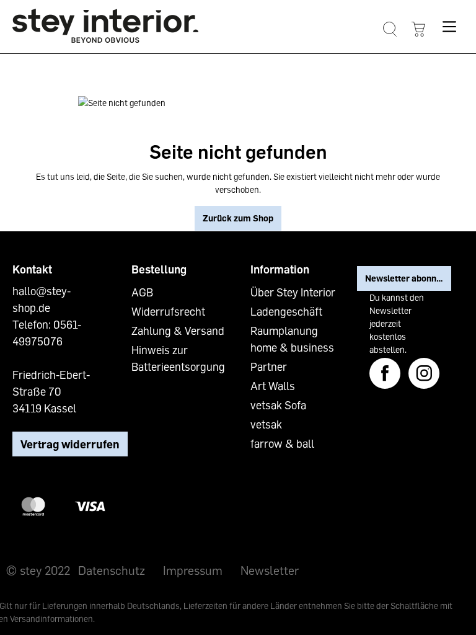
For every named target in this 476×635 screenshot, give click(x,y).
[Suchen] (389, 29)
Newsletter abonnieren (408, 278)
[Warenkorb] (418, 29)
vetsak (266, 424)
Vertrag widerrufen (70, 444)
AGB (142, 292)
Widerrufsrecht (168, 311)
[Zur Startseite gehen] (105, 26)
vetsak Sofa (278, 405)
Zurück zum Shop (238, 218)
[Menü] (449, 26)
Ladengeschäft (286, 311)
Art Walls (272, 386)
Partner (268, 366)
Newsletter (269, 569)
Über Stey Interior (292, 292)
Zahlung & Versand (177, 330)
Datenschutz (111, 569)
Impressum (193, 569)
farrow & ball (282, 443)
